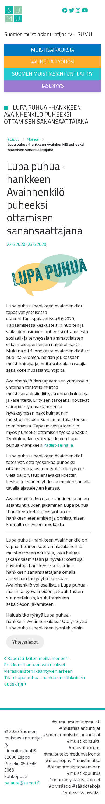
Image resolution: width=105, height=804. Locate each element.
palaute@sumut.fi (22, 783)
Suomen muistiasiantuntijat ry (52, 73)
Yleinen (33, 139)
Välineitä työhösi (52, 61)
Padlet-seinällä (58, 445)
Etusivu (14, 139)
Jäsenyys (52, 85)
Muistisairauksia (52, 50)
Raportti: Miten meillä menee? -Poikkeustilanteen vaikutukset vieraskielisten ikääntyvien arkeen (38, 664)
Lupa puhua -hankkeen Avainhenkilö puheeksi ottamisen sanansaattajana (46, 114)
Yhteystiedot (25, 642)
